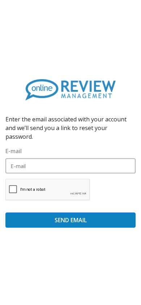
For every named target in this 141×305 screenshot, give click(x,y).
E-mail (13, 151)
